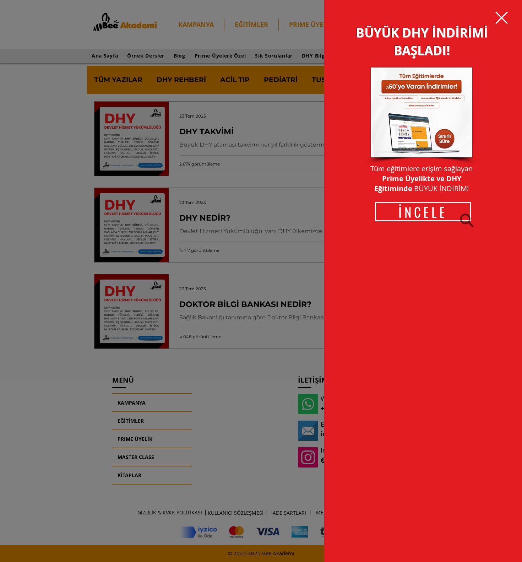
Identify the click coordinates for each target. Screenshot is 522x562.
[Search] (466, 220)
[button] (501, 17)
